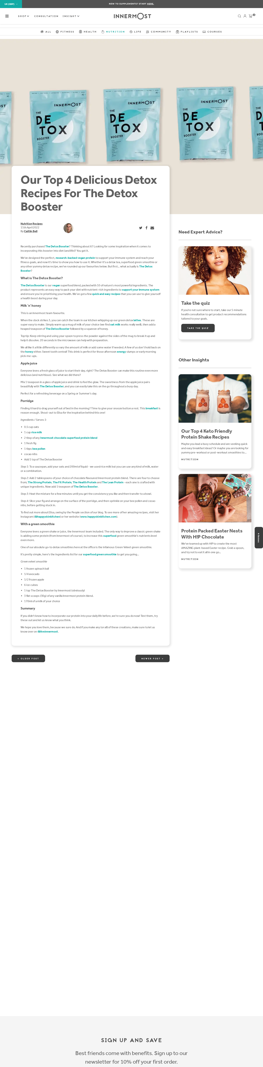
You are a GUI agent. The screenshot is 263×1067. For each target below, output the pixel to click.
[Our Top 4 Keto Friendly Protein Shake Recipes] (215, 398)
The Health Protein (84, 482)
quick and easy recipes (106, 294)
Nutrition (26, 223)
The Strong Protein (40, 482)
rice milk (36, 432)
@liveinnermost (48, 631)
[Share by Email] (152, 228)
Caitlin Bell (30, 231)
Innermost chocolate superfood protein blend (68, 437)
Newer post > (152, 658)
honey (29, 351)
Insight (70, 16)
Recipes (38, 223)
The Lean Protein (112, 482)
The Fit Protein (62, 482)
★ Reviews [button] (258, 537)
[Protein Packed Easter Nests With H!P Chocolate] (215, 498)
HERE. (150, 4)
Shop (23, 16)
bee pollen (38, 448)
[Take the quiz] (215, 270)
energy (121, 351)
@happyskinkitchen (47, 516)
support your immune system (140, 289)
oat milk (115, 324)
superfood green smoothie (99, 554)
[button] (7, 16)
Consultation (46, 16)
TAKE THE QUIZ (198, 328)
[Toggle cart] (250, 17)
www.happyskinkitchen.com (98, 516)
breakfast (152, 408)
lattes (137, 320)
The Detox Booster (57, 246)
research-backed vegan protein (75, 258)
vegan (56, 285)
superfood (109, 535)
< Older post (28, 658)
